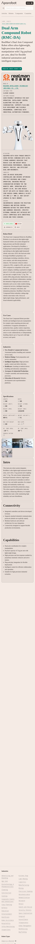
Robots (11, 13)
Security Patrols (25, 910)
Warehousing (23, 929)
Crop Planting (7, 904)
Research (22, 901)
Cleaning (5, 890)
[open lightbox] (7, 443)
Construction (6, 893)
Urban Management (25, 926)
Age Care (5, 881)
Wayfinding (23, 932)
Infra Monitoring (8, 926)
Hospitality (6, 923)
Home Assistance (8, 920)
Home (3, 21)
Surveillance (23, 919)
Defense (4, 908)
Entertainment (7, 914)
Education (5, 911)
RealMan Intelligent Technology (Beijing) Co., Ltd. (15, 87)
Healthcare (5, 917)
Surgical (22, 916)
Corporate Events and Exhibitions (8, 900)
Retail (21, 904)
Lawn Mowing (23, 879)
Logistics (22, 882)
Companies (19, 13)
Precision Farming (25, 891)
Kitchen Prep (23, 876)
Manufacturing (24, 885)
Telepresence (23, 922)
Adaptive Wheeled (8, 941)
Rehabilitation (24, 897)
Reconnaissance (24, 894)
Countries (27, 13)
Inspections (6, 930)
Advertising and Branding (7, 877)
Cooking (4, 896)
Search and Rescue (25, 907)
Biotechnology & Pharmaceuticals (8, 885)
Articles (4, 13)
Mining (21, 888)
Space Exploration (25, 913)
